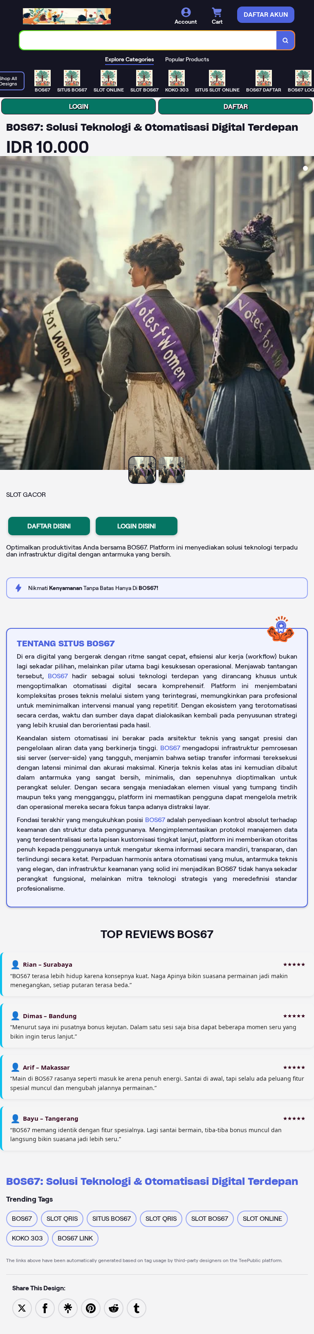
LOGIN (78, 106)
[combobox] (148, 40)
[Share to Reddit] (113, 1307)
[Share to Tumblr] (136, 1307)
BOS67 (58, 676)
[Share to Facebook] (45, 1307)
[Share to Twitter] (22, 1307)
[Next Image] (307, 314)
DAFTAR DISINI (49, 526)
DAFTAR (236, 106)
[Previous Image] (6, 314)
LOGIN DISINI (136, 526)
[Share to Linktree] (68, 1307)
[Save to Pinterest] (91, 1307)
